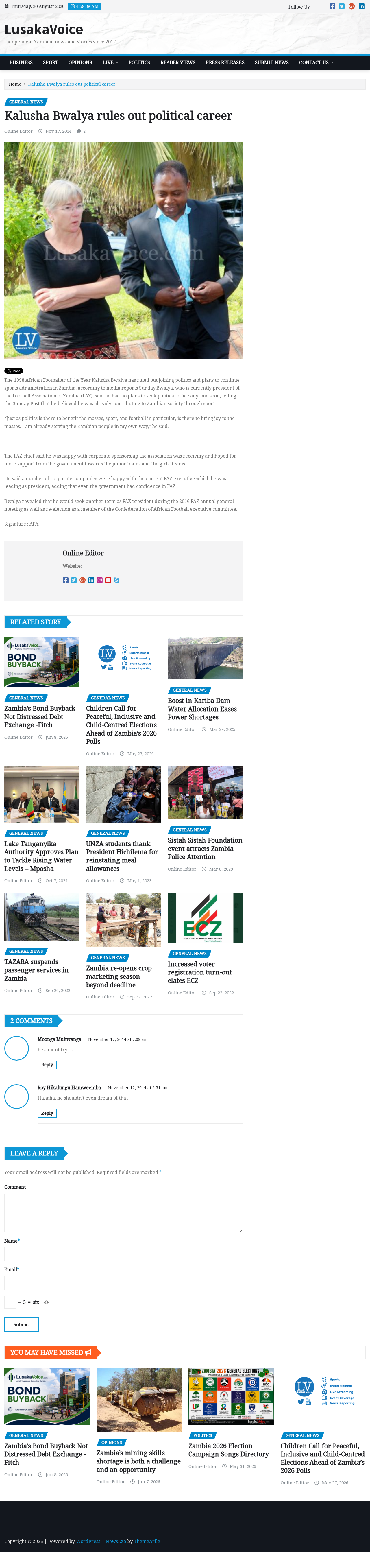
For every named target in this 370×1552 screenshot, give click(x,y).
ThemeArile (147, 1541)
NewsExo (116, 1541)
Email (11, 1269)
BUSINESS (21, 62)
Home (15, 84)
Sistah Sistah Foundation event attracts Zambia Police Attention (205, 848)
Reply (47, 1064)
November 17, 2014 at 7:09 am (118, 1039)
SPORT (50, 62)
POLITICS (139, 62)
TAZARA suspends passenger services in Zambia (36, 970)
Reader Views (178, 62)
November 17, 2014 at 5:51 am (138, 1087)
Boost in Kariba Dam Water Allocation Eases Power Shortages (202, 709)
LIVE (109, 62)
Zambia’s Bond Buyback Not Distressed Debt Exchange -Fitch (39, 717)
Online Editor (18, 131)
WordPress (88, 1541)
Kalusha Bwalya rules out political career (71, 84)
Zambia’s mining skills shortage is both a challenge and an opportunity (139, 1461)
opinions (80, 62)
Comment (15, 1187)
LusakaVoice (43, 29)
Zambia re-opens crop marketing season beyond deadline (119, 976)
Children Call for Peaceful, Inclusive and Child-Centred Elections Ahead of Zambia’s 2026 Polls (121, 725)
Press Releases (225, 62)
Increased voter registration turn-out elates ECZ (200, 972)
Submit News (272, 62)
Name (12, 1241)
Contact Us (314, 62)
